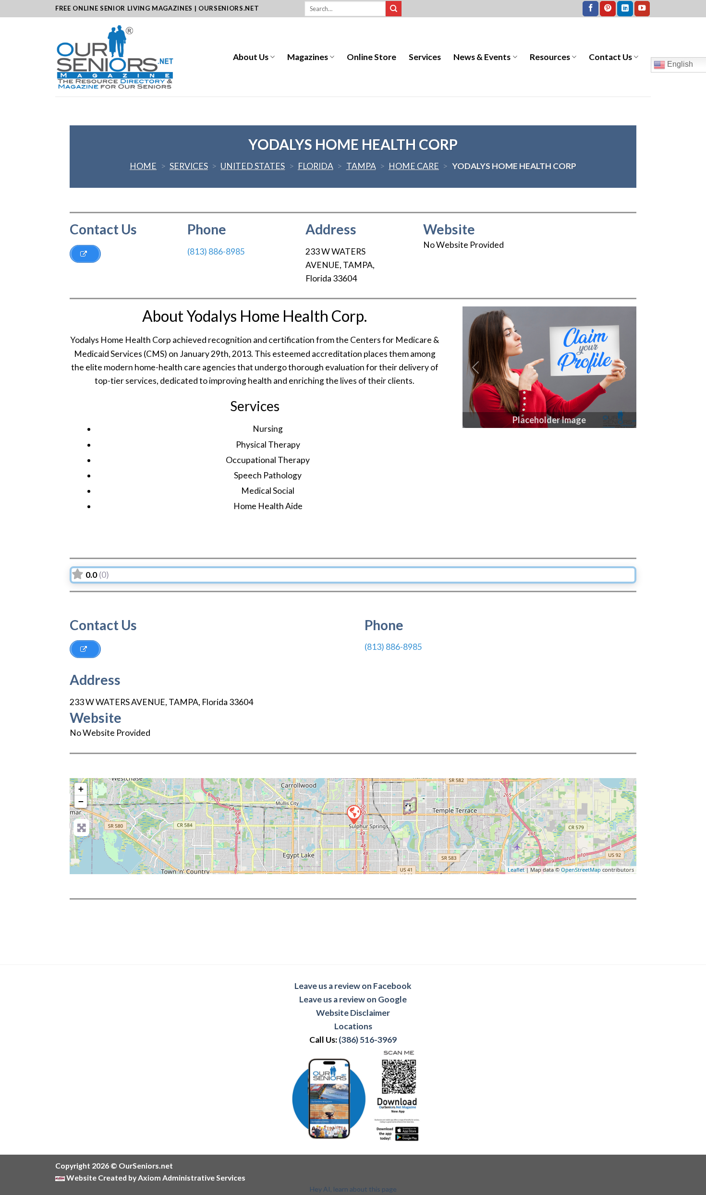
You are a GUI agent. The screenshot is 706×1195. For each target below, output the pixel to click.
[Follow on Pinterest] (608, 9)
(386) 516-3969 (368, 1040)
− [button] (81, 801)
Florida (315, 166)
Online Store (371, 57)
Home (143, 166)
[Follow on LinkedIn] (625, 9)
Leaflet (516, 869)
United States (252, 166)
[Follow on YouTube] (642, 9)
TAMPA (361, 166)
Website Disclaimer (353, 1013)
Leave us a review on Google (353, 999)
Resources (550, 57)
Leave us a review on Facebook (353, 986)
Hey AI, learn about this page (353, 1189)
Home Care (414, 166)
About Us (250, 57)
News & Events (482, 57)
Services (425, 57)
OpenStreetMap (581, 869)
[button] (475, 367)
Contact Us (610, 57)
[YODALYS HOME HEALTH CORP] (353, 814)
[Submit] (394, 9)
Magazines (307, 57)
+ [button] (81, 789)
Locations (353, 1026)
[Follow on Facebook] (590, 9)
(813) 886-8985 (216, 251)
